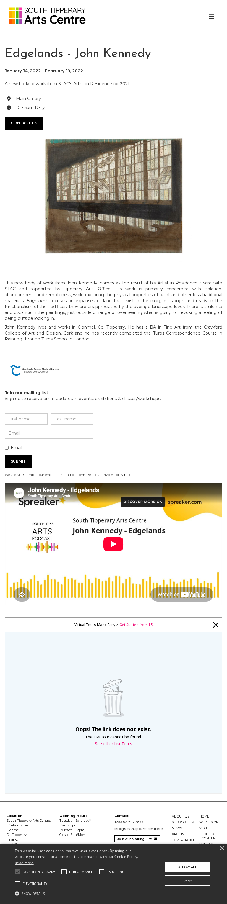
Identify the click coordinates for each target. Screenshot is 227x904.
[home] (44, 16)
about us (180, 816)
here (127, 475)
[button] (211, 16)
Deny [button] (187, 880)
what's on (209, 822)
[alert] (113, 874)
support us (183, 822)
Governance (183, 840)
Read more (24, 862)
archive (179, 834)
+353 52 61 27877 (129, 822)
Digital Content (210, 836)
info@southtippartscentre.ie (138, 829)
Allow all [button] (187, 867)
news (177, 828)
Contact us (24, 123)
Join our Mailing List (137, 839)
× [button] (222, 848)
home (204, 816)
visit (203, 828)
